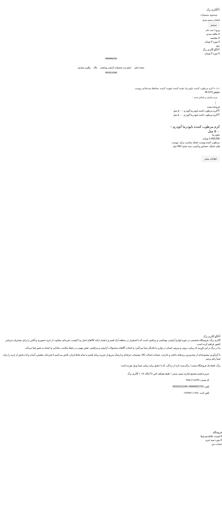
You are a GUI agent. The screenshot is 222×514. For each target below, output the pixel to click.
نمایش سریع (216, 166)
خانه (218, 88)
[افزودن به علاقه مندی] (216, 152)
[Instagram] (197, 422)
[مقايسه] (216, 120)
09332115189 (111, 72)
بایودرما (216, 134)
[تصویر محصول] (196, 114)
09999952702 (111, 58)
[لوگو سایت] (213, 9)
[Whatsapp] (205, 422)
